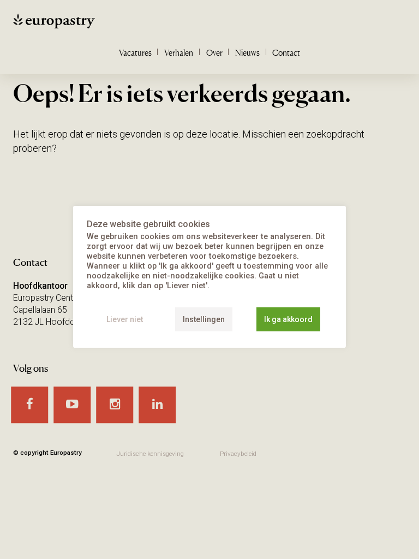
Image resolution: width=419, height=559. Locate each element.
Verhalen (178, 52)
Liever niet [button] (124, 319)
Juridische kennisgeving (150, 453)
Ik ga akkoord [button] (288, 319)
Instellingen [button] (204, 319)
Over (214, 52)
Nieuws (247, 52)
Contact (286, 52)
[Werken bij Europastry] (81, 23)
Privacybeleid (238, 453)
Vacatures (135, 52)
